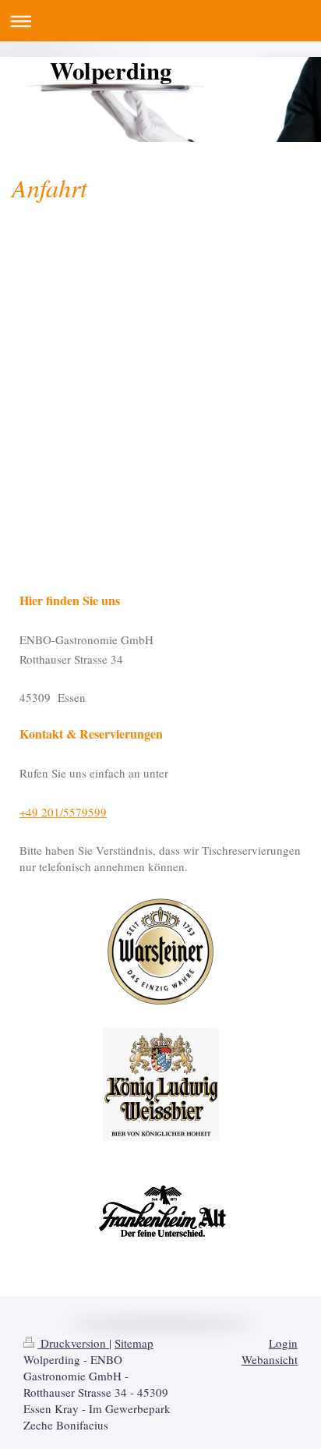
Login (283, 1343)
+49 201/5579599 (63, 812)
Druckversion (73, 1343)
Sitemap (134, 1343)
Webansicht (270, 1359)
